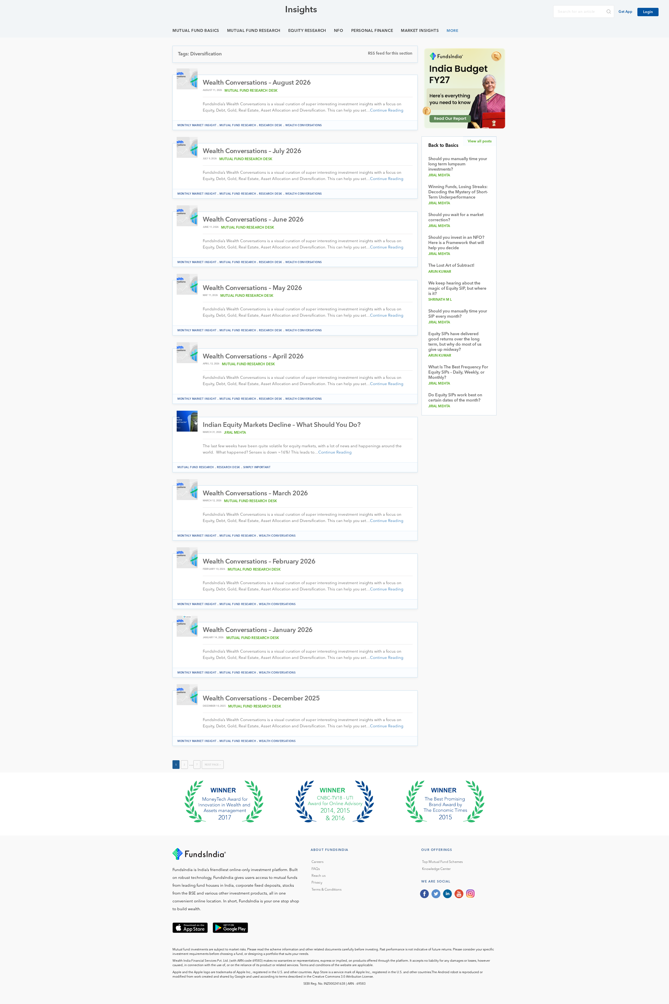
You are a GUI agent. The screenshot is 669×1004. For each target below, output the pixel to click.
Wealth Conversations (303, 125)
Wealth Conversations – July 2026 (252, 151)
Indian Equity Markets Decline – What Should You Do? (282, 425)
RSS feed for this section (390, 54)
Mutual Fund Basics (195, 31)
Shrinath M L (440, 299)
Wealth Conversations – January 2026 (258, 630)
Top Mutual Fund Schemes (442, 862)
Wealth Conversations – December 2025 (261, 698)
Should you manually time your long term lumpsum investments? (457, 164)
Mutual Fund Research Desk (251, 90)
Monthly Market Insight (196, 125)
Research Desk (270, 125)
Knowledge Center (436, 869)
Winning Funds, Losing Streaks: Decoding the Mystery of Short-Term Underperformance (458, 192)
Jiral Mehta (235, 432)
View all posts (480, 141)
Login (648, 12)
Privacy (317, 882)
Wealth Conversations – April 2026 (253, 356)
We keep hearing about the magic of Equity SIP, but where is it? (457, 288)
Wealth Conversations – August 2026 (256, 83)
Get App (625, 12)
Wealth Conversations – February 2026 (259, 562)
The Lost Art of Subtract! (451, 266)
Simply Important (257, 467)
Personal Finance (372, 31)
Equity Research (307, 31)
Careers (318, 862)
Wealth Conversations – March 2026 (255, 493)
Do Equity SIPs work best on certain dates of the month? (455, 398)
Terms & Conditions (327, 889)
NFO (338, 31)
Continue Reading (386, 111)
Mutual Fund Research (253, 31)
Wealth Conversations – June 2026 (253, 220)
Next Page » (213, 764)
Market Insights (420, 31)
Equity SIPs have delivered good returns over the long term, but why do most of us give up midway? (454, 342)
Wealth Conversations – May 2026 (252, 288)
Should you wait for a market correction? (455, 217)
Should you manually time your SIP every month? (457, 314)
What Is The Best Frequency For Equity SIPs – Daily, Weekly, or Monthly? (458, 372)
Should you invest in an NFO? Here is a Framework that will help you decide (456, 243)
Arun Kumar (439, 272)
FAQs (316, 869)
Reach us (319, 876)
